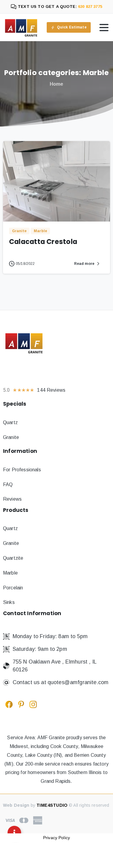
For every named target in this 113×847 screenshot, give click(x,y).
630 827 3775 (89, 6)
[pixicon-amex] (38, 820)
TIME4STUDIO (51, 805)
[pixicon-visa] (10, 820)
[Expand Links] (14, 832)
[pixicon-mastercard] (24, 820)
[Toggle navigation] (104, 27)
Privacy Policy (56, 837)
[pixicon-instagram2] (33, 704)
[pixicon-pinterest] (21, 704)
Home (57, 84)
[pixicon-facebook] (9, 704)
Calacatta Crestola (43, 241)
